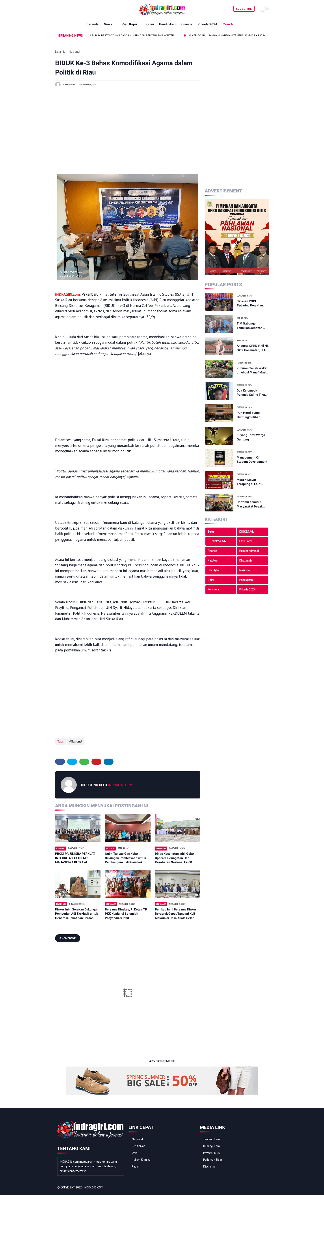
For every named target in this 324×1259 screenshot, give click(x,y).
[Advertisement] (127, 129)
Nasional (74, 52)
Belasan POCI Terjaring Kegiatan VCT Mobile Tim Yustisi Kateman (250, 303)
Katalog (213, 560)
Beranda (92, 24)
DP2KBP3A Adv (217, 541)
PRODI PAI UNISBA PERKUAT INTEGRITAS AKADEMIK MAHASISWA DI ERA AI (75, 858)
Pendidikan (167, 24)
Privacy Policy (211, 1153)
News (108, 24)
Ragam (136, 1166)
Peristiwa (213, 589)
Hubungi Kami (211, 1146)
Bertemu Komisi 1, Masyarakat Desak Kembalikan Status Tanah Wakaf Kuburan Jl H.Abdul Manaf (252, 504)
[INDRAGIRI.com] (161, 15)
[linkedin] (109, 762)
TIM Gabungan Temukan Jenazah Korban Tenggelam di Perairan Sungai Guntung (252, 326)
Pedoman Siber (212, 1160)
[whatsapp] (62, 9)
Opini (150, 24)
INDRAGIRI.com (93, 1187)
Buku (211, 531)
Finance (186, 24)
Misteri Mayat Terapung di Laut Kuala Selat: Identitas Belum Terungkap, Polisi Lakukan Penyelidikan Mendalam (252, 482)
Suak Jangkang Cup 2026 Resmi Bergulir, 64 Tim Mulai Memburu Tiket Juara (140, 35)
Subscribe (244, 8)
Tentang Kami (211, 1139)
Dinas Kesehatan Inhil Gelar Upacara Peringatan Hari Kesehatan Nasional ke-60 (174, 858)
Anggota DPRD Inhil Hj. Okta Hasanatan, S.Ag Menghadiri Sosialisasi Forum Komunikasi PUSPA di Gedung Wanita (253, 348)
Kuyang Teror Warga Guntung (251, 437)
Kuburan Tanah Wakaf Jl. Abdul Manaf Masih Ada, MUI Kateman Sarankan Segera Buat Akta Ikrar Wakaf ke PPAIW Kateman (252, 370)
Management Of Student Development (252, 459)
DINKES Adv (246, 531)
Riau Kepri (129, 24)
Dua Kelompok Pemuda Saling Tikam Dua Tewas (252, 393)
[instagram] (258, 1187)
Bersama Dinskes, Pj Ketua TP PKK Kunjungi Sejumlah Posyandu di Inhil (126, 914)
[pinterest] (96, 762)
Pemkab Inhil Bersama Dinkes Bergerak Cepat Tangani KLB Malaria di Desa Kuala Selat (176, 914)
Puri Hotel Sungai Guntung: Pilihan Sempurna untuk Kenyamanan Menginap (249, 415)
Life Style (213, 570)
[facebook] (57, 9)
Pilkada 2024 (207, 24)
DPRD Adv (245, 541)
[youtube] (68, 9)
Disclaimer (209, 1166)
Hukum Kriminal (249, 551)
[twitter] (72, 762)
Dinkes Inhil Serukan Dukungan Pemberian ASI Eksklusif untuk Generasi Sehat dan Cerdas (77, 914)
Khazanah (245, 560)
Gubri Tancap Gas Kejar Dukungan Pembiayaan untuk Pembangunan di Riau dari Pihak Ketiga (125, 858)
